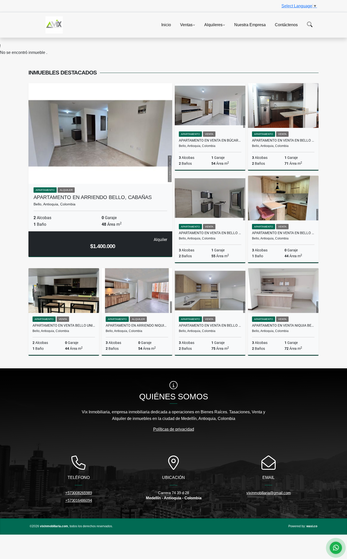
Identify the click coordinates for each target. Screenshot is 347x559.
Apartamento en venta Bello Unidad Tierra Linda (64, 325)
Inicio (166, 24)
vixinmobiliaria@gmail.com (268, 493)
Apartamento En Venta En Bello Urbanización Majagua (210, 325)
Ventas (186, 24)
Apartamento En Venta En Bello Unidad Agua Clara (283, 140)
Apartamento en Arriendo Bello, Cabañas (93, 197)
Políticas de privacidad (173, 429)
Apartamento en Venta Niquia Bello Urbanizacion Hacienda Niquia (283, 325)
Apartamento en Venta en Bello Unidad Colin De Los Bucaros (283, 233)
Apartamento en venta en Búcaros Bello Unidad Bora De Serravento (210, 140)
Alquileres (213, 24)
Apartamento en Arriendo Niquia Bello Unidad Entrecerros (137, 325)
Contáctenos (286, 24)
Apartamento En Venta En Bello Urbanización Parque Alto (210, 233)
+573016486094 (78, 500)
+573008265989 (78, 493)
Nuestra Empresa (250, 24)
